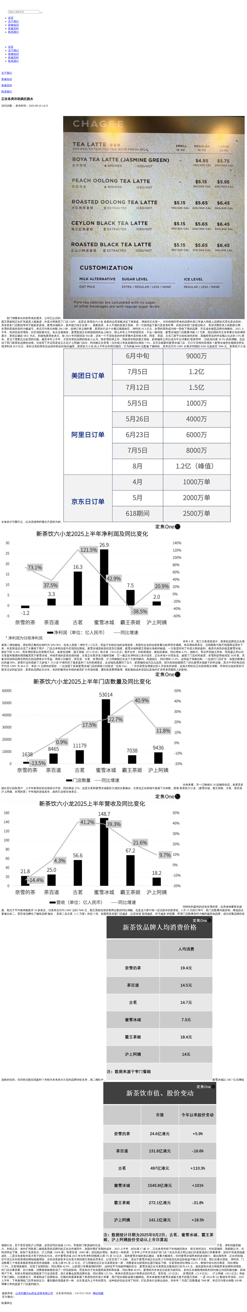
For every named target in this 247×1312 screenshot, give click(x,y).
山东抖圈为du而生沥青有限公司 (34, 1293)
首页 (10, 17)
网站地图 (98, 1293)
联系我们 (13, 32)
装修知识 (13, 25)
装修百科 (13, 28)
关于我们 (13, 21)
